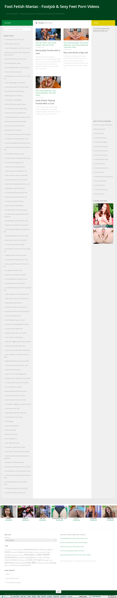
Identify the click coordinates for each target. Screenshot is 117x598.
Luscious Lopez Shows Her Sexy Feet (17, 382)
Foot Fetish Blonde (100, 138)
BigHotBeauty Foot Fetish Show (15, 188)
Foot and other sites (12, 578)
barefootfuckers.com (33, 549)
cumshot (8, 555)
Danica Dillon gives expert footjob (15, 104)
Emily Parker (21, 555)
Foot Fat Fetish (41, 43)
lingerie (40, 560)
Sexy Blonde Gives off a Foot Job (15, 493)
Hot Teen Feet (99, 172)
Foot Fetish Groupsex (101, 146)
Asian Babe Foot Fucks (12, 443)
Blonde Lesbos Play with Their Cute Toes (18, 467)
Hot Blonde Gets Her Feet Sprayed (16, 210)
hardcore (8, 560)
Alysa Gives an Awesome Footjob (15, 275)
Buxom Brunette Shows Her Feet (15, 400)
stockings (52, 562)
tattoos (7, 565)
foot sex (36, 557)
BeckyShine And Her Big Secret (14, 91)
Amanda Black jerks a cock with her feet (17, 117)
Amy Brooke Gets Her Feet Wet (15, 283)
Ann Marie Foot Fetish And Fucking (16, 108)
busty (30, 552)
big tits (50, 549)
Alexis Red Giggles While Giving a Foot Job (18, 341)
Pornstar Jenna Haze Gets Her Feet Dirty (17, 134)
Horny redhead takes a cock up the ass (17, 67)
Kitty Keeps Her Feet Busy (13, 130)
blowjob (19, 552)
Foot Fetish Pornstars (80, 45)
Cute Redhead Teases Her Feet (15, 320)
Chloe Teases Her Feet (12, 408)
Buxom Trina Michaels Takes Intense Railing (73, 542)
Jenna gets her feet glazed (13, 100)
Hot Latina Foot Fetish (101, 168)
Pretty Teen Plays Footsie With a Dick (16, 365)
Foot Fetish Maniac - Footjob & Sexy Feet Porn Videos (52, 6)
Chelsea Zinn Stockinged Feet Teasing (17, 324)
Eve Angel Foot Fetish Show (13, 270)
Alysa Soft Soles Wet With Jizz (14, 205)
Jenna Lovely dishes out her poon (15, 59)
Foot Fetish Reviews (88, 561)
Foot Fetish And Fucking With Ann (15, 113)
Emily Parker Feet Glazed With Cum (16, 171)
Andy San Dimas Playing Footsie (15, 167)
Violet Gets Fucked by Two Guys (15, 395)
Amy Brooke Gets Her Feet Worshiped (17, 311)
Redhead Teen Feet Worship (104, 176)
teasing (11, 565)
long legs (45, 560)
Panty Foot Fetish (10, 430)
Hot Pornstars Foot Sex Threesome (16, 180)
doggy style (14, 555)
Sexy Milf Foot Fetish (101, 189)
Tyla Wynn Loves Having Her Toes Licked (17, 378)
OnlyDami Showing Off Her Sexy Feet (16, 225)
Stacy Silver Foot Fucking (12, 370)
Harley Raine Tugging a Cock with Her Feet (18, 404)
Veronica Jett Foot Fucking (13, 387)
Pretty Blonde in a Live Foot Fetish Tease (17, 471)
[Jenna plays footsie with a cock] (48, 34)
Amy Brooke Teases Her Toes (14, 201)
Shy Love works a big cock (76, 52)
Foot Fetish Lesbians (101, 155)
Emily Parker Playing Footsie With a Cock (17, 184)
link (115, 569)
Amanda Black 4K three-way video (15, 121)
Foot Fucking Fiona (11, 439)
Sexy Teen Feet (99, 194)
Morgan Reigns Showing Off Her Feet (16, 221)
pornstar (9, 562)
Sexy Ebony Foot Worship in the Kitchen (17, 350)
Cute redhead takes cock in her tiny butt (17, 48)
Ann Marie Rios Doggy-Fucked (14, 162)
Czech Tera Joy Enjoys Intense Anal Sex (72, 551)
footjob (31, 557)
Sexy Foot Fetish (48, 45)
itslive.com (31, 559)
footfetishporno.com (13, 557)
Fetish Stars (83, 561)
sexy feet (31, 562)
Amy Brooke (7, 549)
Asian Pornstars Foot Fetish (103, 125)
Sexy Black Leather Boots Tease (15, 447)
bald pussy (21, 549)
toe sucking (20, 565)
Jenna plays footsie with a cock (14, 39)
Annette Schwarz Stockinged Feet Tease (17, 158)
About (8, 574)
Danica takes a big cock (12, 44)
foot (35, 555)
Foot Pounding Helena (12, 426)
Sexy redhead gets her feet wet (15, 83)
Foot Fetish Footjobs (71, 43)
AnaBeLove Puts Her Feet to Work (15, 255)
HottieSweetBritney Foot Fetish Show (16, 236)
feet (26, 554)
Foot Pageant (9, 421)
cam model (40, 552)
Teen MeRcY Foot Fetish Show (14, 154)
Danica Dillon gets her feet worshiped (17, 87)
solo (46, 563)
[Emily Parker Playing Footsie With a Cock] (48, 82)
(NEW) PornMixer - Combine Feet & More (73, 561)
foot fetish (43, 554)
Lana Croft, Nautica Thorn (13, 316)
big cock (44, 549)
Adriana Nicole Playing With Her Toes (16, 259)
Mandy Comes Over (11, 434)
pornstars (16, 563)
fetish (31, 554)
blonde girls (14, 552)
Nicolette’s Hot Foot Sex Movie (14, 462)
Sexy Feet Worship (100, 181)
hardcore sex (17, 560)
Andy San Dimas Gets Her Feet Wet (16, 175)
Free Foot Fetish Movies (13, 583)
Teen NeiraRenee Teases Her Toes (16, 279)
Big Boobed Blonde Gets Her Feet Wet (17, 361)
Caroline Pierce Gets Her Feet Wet (16, 333)
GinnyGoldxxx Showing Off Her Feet (16, 193)
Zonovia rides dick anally (12, 63)
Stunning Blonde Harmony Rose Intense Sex (74, 538)
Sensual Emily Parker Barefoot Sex (16, 197)
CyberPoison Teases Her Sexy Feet (16, 307)
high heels (24, 560)
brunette (25, 552)
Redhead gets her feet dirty (14, 95)
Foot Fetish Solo (100, 164)
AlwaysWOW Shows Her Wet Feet (15, 413)
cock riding (47, 552)
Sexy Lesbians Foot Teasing (13, 337)
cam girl (35, 552)
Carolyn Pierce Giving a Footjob (14, 244)
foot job (25, 557)
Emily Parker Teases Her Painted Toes (17, 298)
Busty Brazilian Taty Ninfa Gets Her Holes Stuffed (75, 555)
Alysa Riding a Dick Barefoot (13, 303)
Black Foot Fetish (100, 129)
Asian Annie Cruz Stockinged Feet (15, 374)
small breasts (41, 563)
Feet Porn (95, 561)
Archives (7, 537)
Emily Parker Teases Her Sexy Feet (16, 240)
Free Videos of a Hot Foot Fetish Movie (17, 451)
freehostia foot (63, 561)
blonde (8, 552)
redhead (23, 563)
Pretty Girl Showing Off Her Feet (15, 346)
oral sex (51, 560)
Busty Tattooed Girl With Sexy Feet (16, 391)
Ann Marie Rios (13, 549)
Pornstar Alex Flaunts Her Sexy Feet (16, 488)
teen (14, 565)
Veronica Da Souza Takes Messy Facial (72, 546)
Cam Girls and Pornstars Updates (72, 535)
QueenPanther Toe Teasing (13, 417)
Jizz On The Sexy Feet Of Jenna (14, 126)
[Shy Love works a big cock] (76, 34)
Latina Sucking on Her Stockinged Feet (17, 294)
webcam (27, 565)
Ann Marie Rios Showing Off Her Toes (17, 139)
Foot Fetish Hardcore (43, 91)
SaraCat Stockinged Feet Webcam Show (17, 143)
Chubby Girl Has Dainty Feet (14, 329)
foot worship (44, 557)
